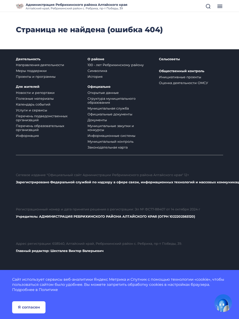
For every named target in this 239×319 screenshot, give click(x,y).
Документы (97, 120)
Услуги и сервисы (31, 110)
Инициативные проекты (180, 77)
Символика (97, 71)
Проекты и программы (36, 76)
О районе (96, 59)
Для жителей (27, 87)
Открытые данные (103, 93)
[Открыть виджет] (223, 303)
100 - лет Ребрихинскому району (116, 65)
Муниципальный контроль (111, 141)
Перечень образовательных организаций (40, 128)
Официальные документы (110, 114)
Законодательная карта (108, 147)
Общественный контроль (181, 71)
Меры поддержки (31, 71)
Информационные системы (111, 136)
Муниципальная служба (108, 108)
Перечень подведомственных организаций (41, 118)
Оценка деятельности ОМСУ (183, 83)
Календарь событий (33, 104)
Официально (99, 87)
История (95, 76)
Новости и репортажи (35, 93)
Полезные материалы (35, 98)
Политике (48, 289)
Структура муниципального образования (112, 100)
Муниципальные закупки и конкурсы (111, 128)
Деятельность (28, 59)
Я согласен (29, 307)
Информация (27, 136)
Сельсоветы (169, 59)
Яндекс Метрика (110, 279)
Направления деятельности (40, 65)
